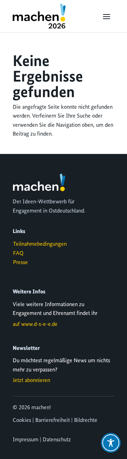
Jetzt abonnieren (31, 380)
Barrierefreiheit (52, 420)
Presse (20, 263)
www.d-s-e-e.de (39, 324)
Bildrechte (85, 420)
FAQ (18, 253)
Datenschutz (57, 440)
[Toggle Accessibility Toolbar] (111, 443)
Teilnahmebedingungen (40, 244)
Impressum (25, 440)
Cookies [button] (22, 420)
